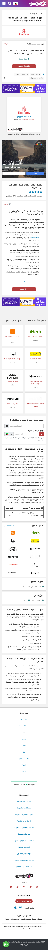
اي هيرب (35, 340)
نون (35, 362)
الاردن (24, 765)
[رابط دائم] (43, 74)
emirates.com (34, 237)
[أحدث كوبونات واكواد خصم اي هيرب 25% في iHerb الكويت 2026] (35, 331)
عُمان (24, 745)
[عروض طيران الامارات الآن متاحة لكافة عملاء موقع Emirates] (24, 114)
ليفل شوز (12, 362)
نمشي (12, 385)
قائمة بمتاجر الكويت (24, 801)
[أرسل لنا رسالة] (6, 944)
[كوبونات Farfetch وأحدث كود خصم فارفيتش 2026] (13, 572)
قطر (24, 752)
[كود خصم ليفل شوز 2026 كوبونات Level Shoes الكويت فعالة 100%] (12, 353)
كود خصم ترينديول (24, 847)
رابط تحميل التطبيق (24, 901)
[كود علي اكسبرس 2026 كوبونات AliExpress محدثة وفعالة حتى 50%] (13, 564)
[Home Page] (37, 3)
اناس (35, 410)
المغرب (24, 771)
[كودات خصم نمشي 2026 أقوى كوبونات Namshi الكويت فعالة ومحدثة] (12, 376)
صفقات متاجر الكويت (24, 807)
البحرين (24, 739)
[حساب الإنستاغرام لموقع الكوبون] (37, 887)
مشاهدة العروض (24, 66)
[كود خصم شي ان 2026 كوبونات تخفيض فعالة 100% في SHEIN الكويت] (35, 572)
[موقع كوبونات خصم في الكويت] (41, 13)
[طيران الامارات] (24, 31)
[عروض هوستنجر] (24, 88)
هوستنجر (35, 387)
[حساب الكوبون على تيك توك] (17, 887)
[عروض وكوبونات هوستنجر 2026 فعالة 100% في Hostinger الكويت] (35, 376)
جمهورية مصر (24, 758)
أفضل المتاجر (38, 526)
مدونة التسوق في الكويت (24, 814)
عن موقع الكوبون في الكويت (24, 827)
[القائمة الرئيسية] (4, 3)
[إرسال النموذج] (41, 434)
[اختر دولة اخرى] (15, 3)
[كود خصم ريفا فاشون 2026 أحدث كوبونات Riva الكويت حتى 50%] (35, 564)
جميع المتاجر (34, 13)
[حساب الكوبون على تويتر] (30, 887)
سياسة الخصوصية (24, 834)
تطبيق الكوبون (24, 895)
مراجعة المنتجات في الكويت (24, 860)
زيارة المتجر (24, 289)
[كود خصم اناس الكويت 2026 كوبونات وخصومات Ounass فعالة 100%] (35, 398)
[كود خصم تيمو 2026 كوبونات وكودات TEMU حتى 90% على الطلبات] (12, 331)
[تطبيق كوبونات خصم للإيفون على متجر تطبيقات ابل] (15, 908)
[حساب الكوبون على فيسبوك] (24, 887)
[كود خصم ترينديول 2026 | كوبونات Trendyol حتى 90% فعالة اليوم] (12, 398)
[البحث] (9, 3)
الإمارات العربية (24, 725)
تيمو (12, 342)
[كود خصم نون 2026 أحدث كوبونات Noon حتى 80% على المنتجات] (35, 353)
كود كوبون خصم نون (24, 853)
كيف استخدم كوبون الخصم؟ (24, 840)
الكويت (24, 732)
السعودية (24, 719)
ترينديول (12, 407)
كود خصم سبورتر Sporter (24, 866)
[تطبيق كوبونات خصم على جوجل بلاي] (20, 908)
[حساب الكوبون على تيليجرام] (10, 887)
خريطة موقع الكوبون (24, 821)
